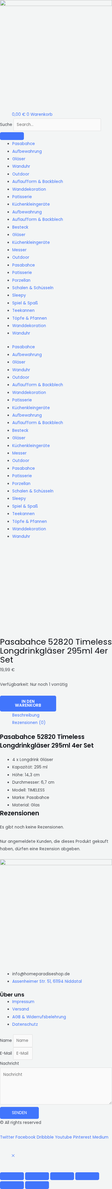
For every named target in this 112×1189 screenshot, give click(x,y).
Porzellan (21, 280)
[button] (13, 1156)
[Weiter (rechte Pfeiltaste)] (37, 1185)
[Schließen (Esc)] (87, 1176)
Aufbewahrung (27, 151)
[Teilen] (62, 1176)
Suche (6, 124)
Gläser (18, 159)
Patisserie (22, 197)
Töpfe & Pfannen (29, 318)
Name (6, 1040)
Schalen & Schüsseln (32, 288)
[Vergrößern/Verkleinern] (12, 1176)
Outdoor (20, 174)
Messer (19, 250)
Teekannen (23, 310)
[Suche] (12, 136)
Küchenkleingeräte (31, 204)
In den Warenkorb (28, 704)
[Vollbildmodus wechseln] (37, 1176)
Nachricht (9, 1063)
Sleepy (19, 295)
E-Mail (6, 1053)
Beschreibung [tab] (25, 715)
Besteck (20, 227)
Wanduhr (21, 166)
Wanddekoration (29, 189)
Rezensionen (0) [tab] (29, 723)
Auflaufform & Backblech (37, 181)
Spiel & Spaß (25, 303)
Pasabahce (23, 144)
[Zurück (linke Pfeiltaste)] (12, 1185)
